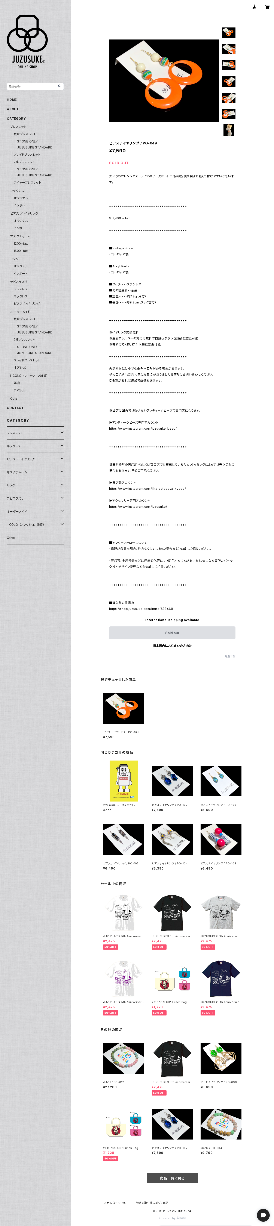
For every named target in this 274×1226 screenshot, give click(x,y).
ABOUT (13, 109)
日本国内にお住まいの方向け (172, 645)
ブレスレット (18, 127)
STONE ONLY (27, 141)
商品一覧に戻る (172, 1178)
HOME (12, 100)
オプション (21, 367)
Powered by (168, 1218)
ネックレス (17, 190)
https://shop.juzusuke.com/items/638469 (141, 609)
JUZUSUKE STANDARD (35, 147)
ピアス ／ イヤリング (24, 213)
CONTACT (15, 408)
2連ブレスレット (24, 162)
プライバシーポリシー (116, 1202)
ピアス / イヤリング (27, 303)
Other (14, 398)
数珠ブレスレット (25, 134)
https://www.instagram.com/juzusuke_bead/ (143, 428)
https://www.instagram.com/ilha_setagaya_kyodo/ (147, 488)
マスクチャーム (20, 236)
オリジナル (21, 198)
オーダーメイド (20, 312)
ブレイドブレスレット (27, 154)
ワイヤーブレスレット (27, 182)
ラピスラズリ (18, 281)
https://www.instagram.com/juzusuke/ (138, 506)
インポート (21, 205)
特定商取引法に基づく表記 (152, 1202)
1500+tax (21, 251)
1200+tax (21, 243)
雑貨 (17, 383)
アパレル (19, 390)
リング (14, 259)
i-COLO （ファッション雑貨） (29, 375)
